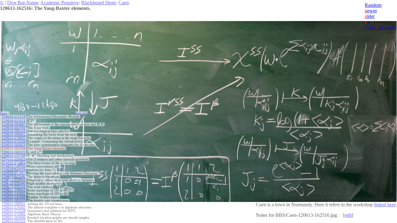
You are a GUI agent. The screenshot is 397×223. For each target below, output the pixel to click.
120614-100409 (13, 131)
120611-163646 (13, 217)
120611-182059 (13, 200)
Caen (123, 2)
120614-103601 (13, 127)
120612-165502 (13, 173)
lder (370, 16)
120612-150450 (13, 190)
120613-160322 (13, 152)
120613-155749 (13, 156)
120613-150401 (13, 163)
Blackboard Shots (98, 2)
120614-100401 (13, 134)
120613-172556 (13, 141)
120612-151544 (13, 187)
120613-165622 (13, 145)
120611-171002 (13, 214)
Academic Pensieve (59, 2)
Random (373, 5)
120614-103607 (13, 124)
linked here (385, 204)
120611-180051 (13, 204)
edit (348, 215)
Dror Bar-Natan (22, 2)
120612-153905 (13, 180)
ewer (371, 10)
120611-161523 (13, 221)
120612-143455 (13, 193)
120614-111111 (13, 120)
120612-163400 (13, 176)
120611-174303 (13, 207)
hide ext (81, 113)
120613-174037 (13, 138)
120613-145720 (13, 166)
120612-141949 (13, 197)
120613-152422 (13, 159)
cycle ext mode (380, 27)
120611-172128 (13, 210)
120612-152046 (13, 183)
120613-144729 (13, 170)
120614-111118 (13, 116)
